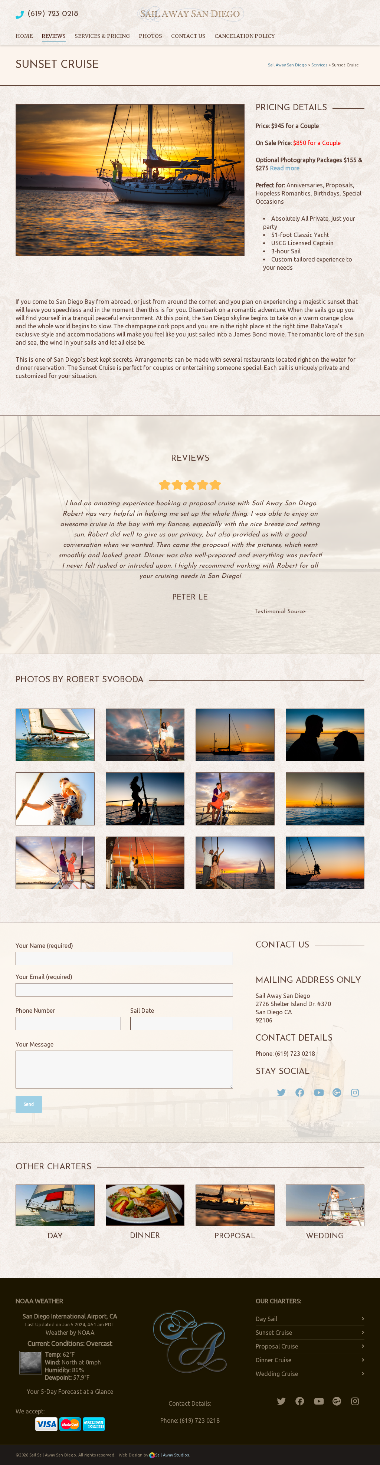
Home (24, 36)
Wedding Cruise (277, 1373)
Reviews (54, 36)
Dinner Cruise (273, 1360)
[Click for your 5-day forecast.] (29, 1362)
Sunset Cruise (274, 1332)
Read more (284, 168)
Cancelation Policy (244, 36)
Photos (150, 36)
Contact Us (188, 36)
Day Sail (266, 1318)
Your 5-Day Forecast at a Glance (70, 1391)
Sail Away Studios (172, 1455)
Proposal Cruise (277, 1346)
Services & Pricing (102, 36)
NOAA (86, 1332)
